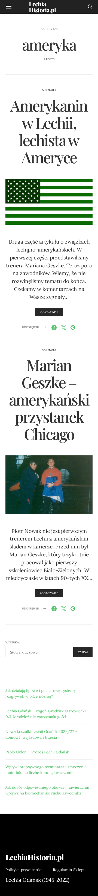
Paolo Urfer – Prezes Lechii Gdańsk (37, 752)
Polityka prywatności (24, 869)
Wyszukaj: (13, 642)
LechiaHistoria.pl (34, 857)
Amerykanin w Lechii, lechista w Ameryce (48, 131)
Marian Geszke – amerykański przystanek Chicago (49, 399)
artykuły (49, 89)
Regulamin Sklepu (69, 869)
